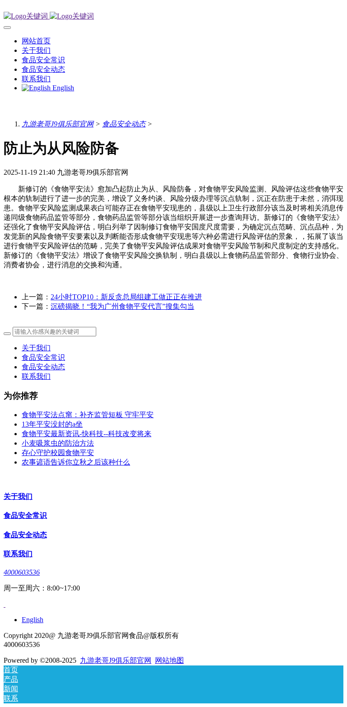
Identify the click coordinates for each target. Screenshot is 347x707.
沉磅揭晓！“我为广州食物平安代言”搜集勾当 (122, 306)
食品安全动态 (123, 124)
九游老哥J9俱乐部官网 (58, 124)
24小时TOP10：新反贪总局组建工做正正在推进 (126, 297)
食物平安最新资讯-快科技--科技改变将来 (86, 433)
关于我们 (36, 348)
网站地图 (169, 660)
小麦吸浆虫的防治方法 (58, 443)
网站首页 (36, 41)
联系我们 (36, 376)
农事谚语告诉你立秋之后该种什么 (76, 462)
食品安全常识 (43, 357)
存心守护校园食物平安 (58, 452)
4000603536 (22, 572)
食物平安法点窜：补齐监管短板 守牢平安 (88, 415)
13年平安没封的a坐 (52, 424)
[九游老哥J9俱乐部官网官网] (173, 16)
